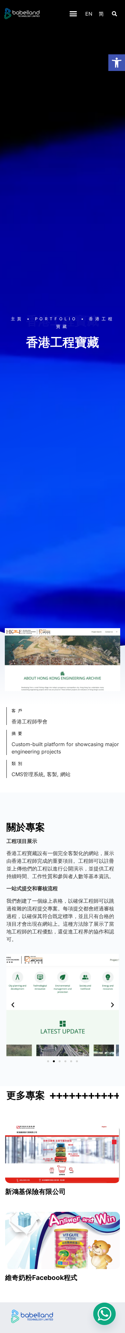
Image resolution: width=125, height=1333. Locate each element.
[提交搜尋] (114, 13)
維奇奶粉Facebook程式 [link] (41, 1278)
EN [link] (88, 14)
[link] (116, 62)
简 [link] (101, 14)
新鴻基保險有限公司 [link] (35, 1192)
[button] (73, 14)
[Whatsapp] (104, 1314)
